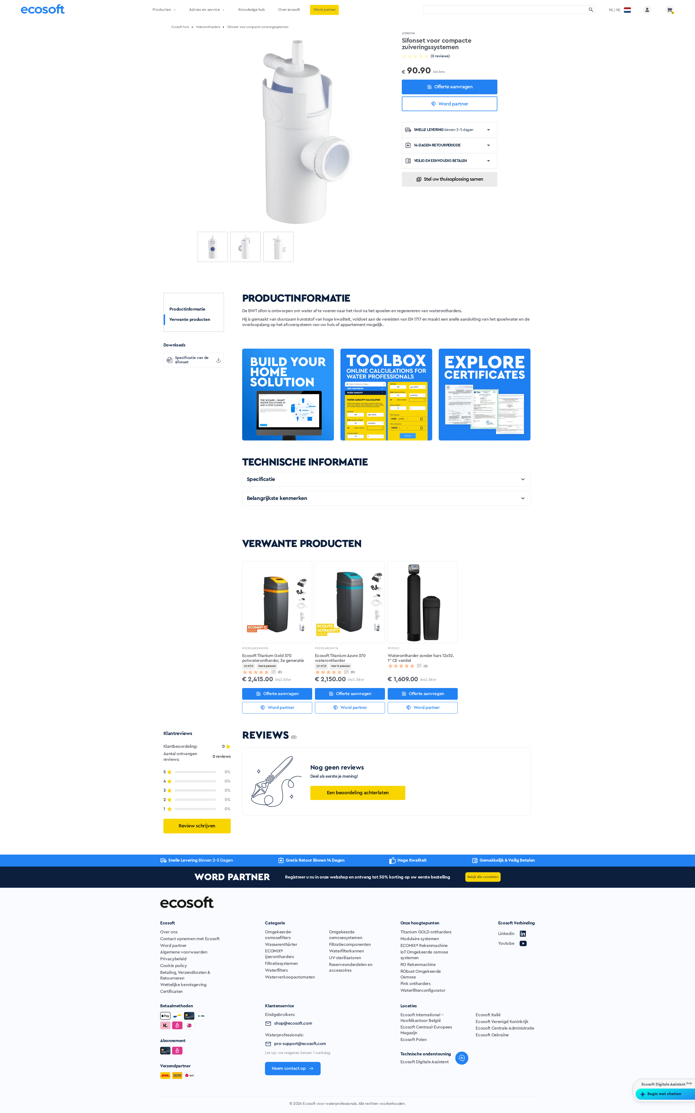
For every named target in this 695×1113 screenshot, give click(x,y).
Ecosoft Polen (413, 1039)
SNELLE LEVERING (443, 130)
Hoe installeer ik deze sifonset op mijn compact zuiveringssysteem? (641, 1023)
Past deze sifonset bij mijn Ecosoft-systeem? (639, 1042)
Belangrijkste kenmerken (277, 498)
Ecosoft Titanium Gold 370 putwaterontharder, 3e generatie (273, 658)
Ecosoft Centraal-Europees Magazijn (426, 1030)
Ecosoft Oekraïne (492, 1035)
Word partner (453, 103)
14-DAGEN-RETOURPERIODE (437, 145)
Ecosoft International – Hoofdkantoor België (422, 1018)
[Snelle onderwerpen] (596, 1084)
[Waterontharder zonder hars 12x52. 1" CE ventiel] (422, 602)
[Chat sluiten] (687, 923)
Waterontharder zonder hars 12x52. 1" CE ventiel (421, 658)
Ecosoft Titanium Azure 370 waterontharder (340, 658)
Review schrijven (197, 825)
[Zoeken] (591, 9)
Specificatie (261, 479)
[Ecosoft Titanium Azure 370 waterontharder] (350, 602)
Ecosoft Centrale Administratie (505, 1028)
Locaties (408, 1006)
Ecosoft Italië (488, 1015)
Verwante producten (189, 319)
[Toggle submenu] (174, 9)
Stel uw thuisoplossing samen (453, 179)
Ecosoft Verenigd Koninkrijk (502, 1022)
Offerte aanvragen (453, 86)
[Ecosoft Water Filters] (43, 10)
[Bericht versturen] (686, 1084)
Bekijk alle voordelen (482, 876)
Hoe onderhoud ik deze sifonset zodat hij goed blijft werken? (644, 1060)
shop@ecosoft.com (293, 1023)
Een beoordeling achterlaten (358, 792)
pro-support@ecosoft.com (300, 1044)
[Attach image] (607, 1084)
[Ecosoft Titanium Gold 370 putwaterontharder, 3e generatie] (277, 602)
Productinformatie (187, 309)
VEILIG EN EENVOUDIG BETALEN (440, 161)
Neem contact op (288, 1068)
